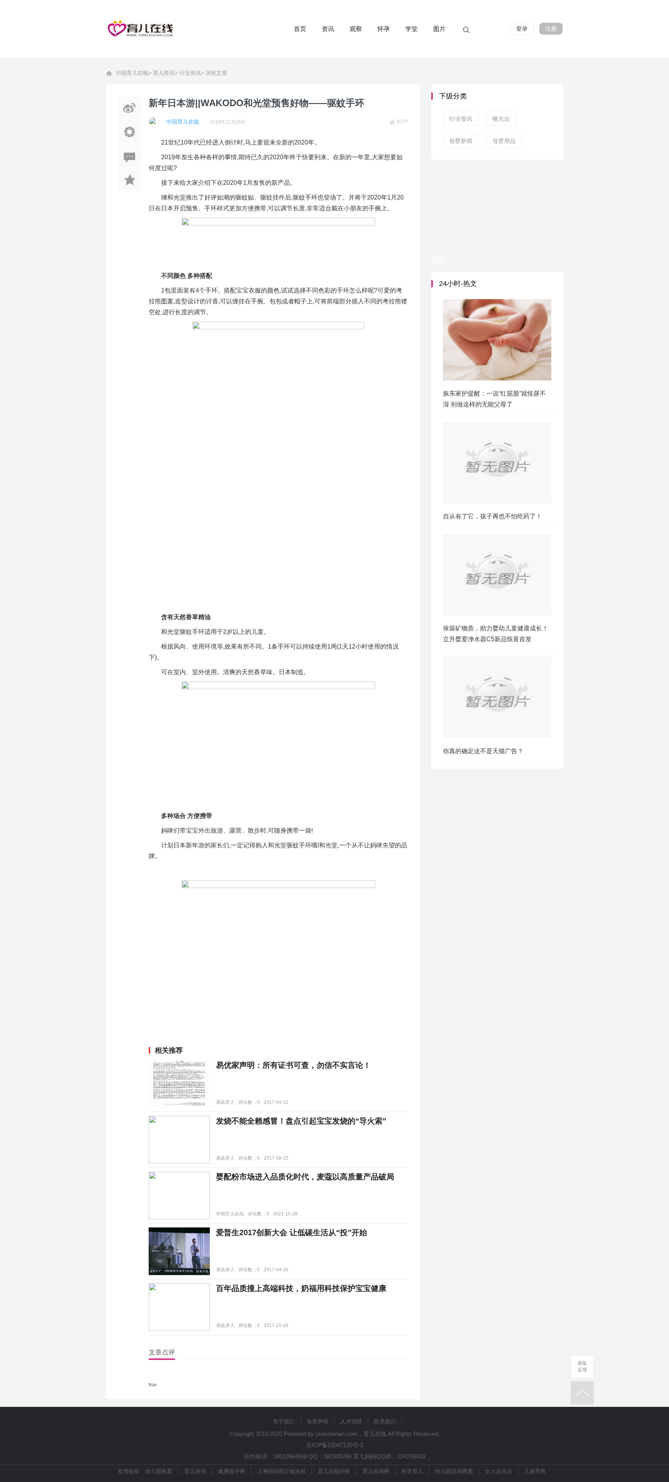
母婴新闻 (460, 141)
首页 (300, 29)
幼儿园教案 (158, 1471)
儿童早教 (535, 1471)
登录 (522, 28)
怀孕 (383, 29)
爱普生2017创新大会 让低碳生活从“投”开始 (291, 1232)
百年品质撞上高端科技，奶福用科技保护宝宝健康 (301, 1288)
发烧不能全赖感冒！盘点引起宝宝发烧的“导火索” (301, 1121)
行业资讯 (190, 73)
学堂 (411, 29)
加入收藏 (129, 179)
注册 (551, 28)
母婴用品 (504, 141)
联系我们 (385, 1421)
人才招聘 (351, 1421)
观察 (356, 29)
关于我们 (284, 1421)
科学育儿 (412, 1471)
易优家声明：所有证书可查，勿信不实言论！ (293, 1065)
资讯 (328, 29)
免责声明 (317, 1421)
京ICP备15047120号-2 (334, 1445)
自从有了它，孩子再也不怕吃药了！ (492, 516)
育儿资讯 (164, 73)
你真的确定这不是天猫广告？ (483, 751)
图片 (439, 29)
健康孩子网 (231, 1471)
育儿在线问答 (334, 1471)
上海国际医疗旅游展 (281, 1471)
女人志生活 (498, 1471)
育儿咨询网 (375, 1471)
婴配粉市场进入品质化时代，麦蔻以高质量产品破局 (305, 1176)
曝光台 (501, 118)
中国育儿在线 (132, 73)
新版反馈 (582, 1366)
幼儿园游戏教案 (454, 1471)
